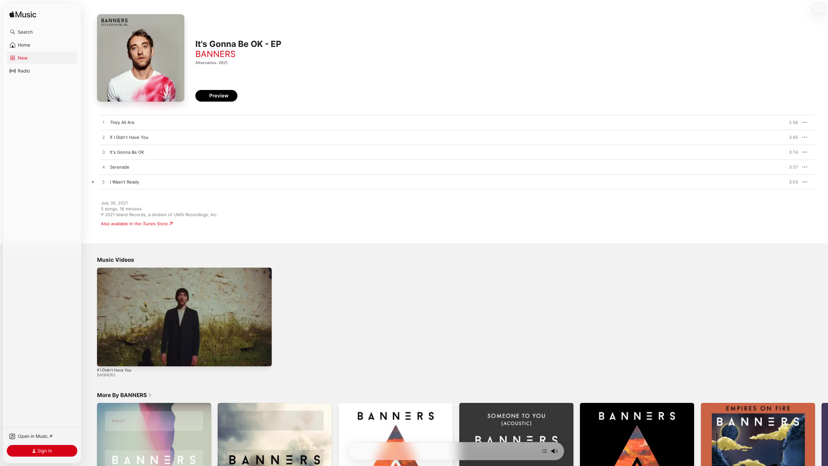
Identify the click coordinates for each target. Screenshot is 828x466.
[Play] (105, 358)
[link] (124, 395)
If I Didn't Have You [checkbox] (129, 137)
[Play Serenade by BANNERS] (103, 167)
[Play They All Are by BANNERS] (103, 123)
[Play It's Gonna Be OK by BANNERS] (103, 152)
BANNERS (215, 54)
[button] (42, 32)
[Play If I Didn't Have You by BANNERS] (103, 137)
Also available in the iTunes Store (134, 223)
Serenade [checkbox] (119, 167)
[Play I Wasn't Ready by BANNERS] (103, 182)
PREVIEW (791, 122)
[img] (22, 14)
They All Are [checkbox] (122, 122)
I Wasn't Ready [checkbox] (124, 181)
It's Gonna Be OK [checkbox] (127, 152)
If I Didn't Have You (114, 370)
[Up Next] (544, 451)
